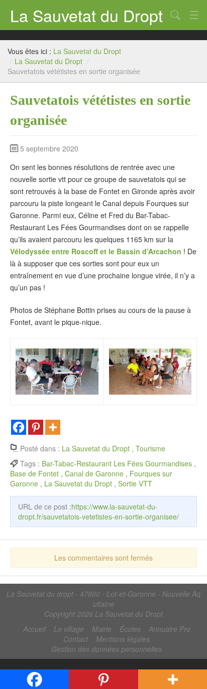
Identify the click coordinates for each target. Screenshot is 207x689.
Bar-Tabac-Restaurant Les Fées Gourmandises (117, 463)
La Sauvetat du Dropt (86, 15)
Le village (69, 629)
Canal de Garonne (94, 473)
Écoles (130, 629)
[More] (52, 427)
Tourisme (150, 448)
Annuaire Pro (169, 629)
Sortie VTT (135, 483)
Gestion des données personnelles (106, 649)
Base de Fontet (34, 473)
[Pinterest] (35, 427)
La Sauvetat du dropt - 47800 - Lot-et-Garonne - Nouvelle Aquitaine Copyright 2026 (103, 604)
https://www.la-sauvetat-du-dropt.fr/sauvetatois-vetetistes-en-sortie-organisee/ (98, 511)
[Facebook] (18, 427)
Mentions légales (123, 639)
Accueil (34, 629)
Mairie (102, 629)
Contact (75, 639)
